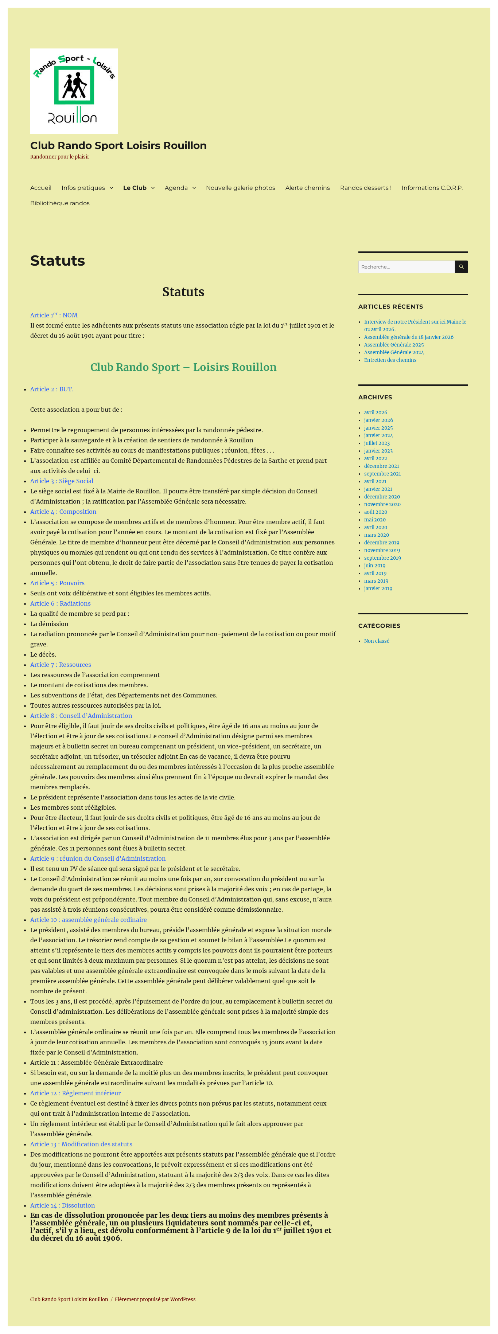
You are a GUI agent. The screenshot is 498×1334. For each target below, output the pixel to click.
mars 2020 (376, 535)
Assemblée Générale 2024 (394, 352)
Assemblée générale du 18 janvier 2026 (409, 337)
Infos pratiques (83, 187)
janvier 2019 (378, 589)
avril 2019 (375, 573)
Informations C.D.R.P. (432, 187)
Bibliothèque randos (60, 203)
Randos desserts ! (366, 187)
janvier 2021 (378, 489)
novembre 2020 (382, 504)
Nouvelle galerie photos (240, 187)
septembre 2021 (382, 474)
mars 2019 (376, 581)
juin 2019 (375, 566)
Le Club (135, 187)
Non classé (376, 641)
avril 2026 (376, 413)
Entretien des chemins (390, 360)
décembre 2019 (382, 543)
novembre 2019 (382, 550)
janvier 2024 (378, 436)
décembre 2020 (382, 497)
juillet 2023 (377, 443)
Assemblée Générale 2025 (394, 345)
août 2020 (375, 512)
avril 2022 (375, 458)
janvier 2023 (378, 451)
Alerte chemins (307, 187)
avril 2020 (375, 527)
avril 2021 (375, 481)
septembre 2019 (382, 558)
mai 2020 (375, 520)
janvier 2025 (378, 428)
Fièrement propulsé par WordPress (155, 1299)
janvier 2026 (378, 420)
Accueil (40, 187)
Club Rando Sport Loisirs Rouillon (118, 145)
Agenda (176, 187)
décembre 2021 (381, 466)
